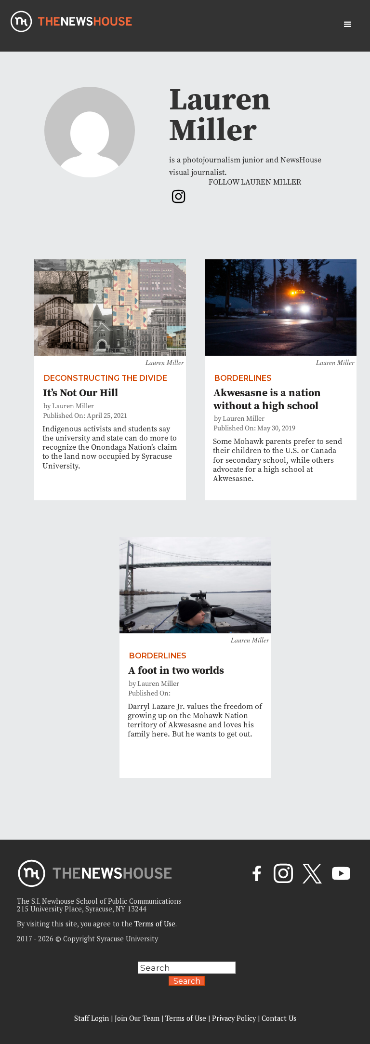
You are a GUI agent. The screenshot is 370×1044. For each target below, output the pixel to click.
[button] (347, 24)
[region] (125, 975)
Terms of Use (154, 923)
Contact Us (279, 1018)
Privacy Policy (234, 1018)
